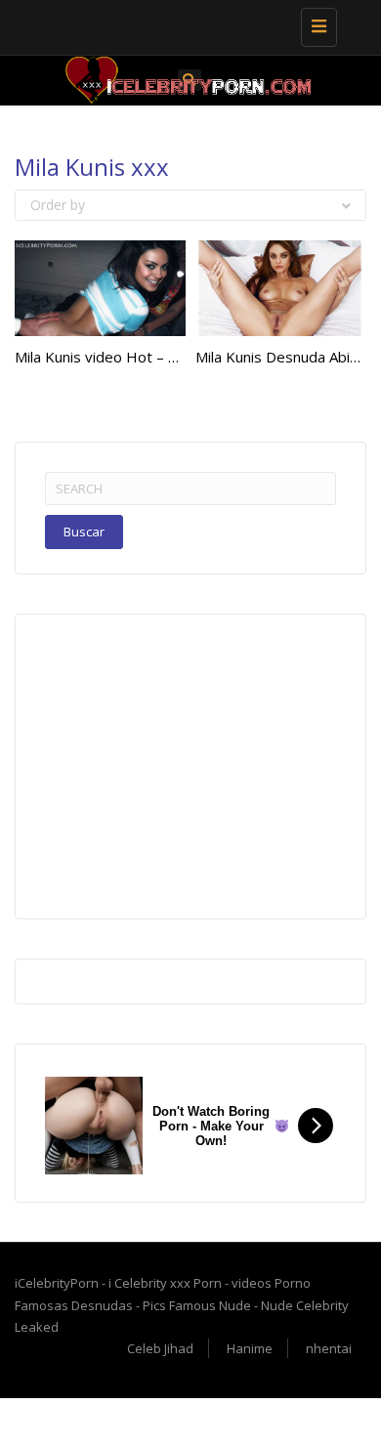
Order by (57, 204)
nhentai (329, 1348)
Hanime (250, 1348)
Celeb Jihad (160, 1348)
